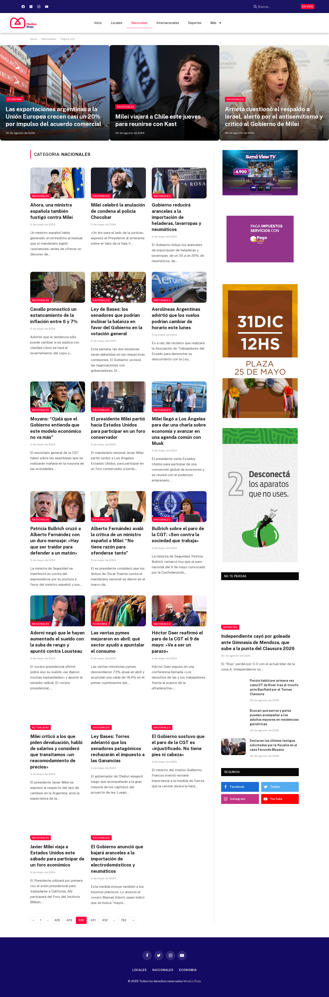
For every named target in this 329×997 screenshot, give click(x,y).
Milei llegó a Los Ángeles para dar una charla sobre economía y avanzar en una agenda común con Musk (179, 431)
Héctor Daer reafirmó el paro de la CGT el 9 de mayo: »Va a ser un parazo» (177, 642)
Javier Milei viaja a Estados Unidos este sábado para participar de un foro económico (57, 856)
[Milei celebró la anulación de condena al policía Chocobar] (118, 183)
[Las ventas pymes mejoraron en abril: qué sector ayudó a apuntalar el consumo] (118, 610)
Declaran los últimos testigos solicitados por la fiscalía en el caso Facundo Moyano (273, 745)
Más (213, 23)
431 (93, 920)
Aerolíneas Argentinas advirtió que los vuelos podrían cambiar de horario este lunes (176, 318)
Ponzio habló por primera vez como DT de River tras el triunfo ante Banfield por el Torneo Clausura (274, 687)
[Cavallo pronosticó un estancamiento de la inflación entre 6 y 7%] (57, 287)
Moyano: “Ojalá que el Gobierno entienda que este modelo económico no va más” (55, 428)
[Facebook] (23, 6)
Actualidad (40, 727)
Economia (14, 99)
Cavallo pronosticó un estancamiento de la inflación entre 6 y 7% (54, 315)
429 (69, 920)
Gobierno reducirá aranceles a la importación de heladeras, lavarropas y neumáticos (176, 217)
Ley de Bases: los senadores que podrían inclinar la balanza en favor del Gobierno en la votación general (116, 321)
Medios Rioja (192, 981)
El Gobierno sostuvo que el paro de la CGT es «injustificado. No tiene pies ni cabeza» (178, 746)
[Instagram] (38, 6)
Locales (116, 23)
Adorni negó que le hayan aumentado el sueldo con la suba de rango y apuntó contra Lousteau (57, 642)
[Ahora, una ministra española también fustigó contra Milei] (57, 183)
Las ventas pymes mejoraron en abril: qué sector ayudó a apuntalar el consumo (117, 642)
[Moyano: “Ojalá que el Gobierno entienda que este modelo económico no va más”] (57, 396)
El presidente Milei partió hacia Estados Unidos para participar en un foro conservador (118, 428)
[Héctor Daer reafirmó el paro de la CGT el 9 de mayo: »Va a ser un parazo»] (179, 610)
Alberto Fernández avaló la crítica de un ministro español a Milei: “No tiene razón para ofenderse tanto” (117, 541)
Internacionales (167, 23)
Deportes (194, 23)
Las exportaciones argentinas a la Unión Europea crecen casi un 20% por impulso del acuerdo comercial (53, 117)
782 (123, 920)
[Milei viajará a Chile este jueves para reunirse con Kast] (164, 93)
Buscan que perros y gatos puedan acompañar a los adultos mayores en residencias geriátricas (274, 717)
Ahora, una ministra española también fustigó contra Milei (51, 211)
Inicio (98, 23)
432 (105, 920)
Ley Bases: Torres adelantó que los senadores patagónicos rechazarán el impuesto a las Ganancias (118, 749)
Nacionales (139, 23)
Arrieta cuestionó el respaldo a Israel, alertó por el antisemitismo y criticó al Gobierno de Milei (274, 117)
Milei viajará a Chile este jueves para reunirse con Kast (158, 120)
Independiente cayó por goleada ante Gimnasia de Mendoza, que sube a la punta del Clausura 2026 (258, 642)
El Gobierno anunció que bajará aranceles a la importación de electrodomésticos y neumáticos (117, 859)
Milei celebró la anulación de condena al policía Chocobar (118, 211)
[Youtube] (46, 6)
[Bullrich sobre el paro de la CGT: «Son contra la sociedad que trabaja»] (179, 506)
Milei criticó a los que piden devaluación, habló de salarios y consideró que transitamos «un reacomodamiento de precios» (56, 752)
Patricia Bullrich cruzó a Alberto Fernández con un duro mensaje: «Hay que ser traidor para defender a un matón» (55, 541)
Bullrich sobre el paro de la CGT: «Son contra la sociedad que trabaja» (178, 534)
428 (57, 920)
